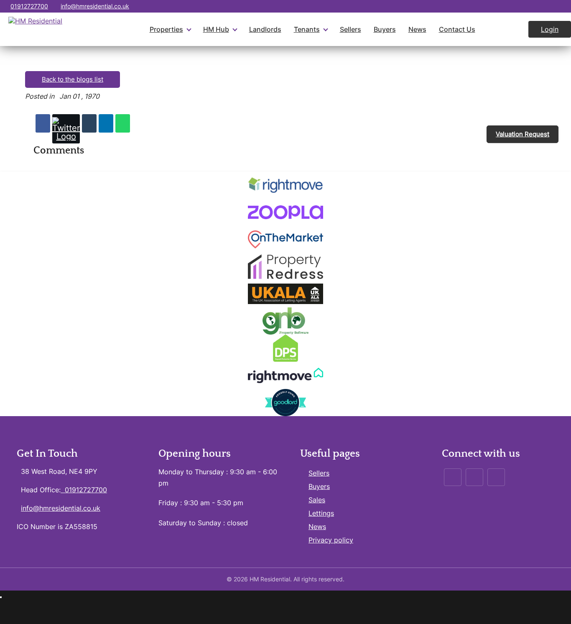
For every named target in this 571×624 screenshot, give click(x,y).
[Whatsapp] (122, 123)
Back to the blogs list (72, 79)
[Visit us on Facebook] (547, 6)
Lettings (321, 513)
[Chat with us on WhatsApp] (563, 6)
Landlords (265, 29)
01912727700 (29, 6)
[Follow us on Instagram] (530, 6)
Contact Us (457, 29)
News (417, 29)
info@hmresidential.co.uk (95, 6)
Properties (166, 29)
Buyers (385, 29)
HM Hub (216, 29)
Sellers (350, 29)
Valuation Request (522, 134)
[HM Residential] (52, 29)
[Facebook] (43, 123)
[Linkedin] (106, 123)
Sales (316, 500)
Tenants (307, 29)
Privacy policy (330, 540)
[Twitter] (66, 128)
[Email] (89, 123)
